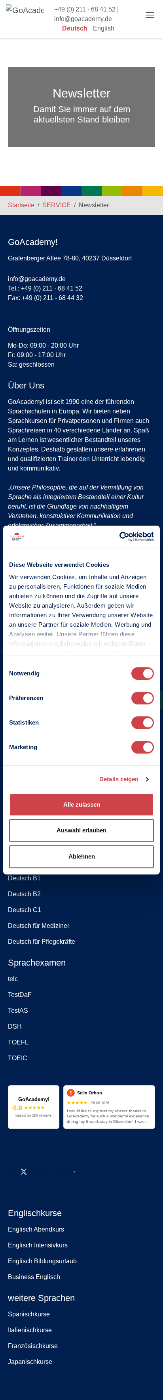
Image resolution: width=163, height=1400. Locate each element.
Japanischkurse (30, 1361)
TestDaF (20, 994)
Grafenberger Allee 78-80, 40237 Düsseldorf (70, 258)
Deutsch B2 (24, 894)
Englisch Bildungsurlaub (42, 1261)
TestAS (18, 1010)
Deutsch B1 (24, 878)
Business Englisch (34, 1277)
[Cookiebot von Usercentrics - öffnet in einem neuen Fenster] (119, 537)
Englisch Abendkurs (36, 1229)
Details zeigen (118, 779)
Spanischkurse (29, 1314)
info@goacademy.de (83, 18)
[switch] (142, 698)
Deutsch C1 (24, 910)
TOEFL (18, 1042)
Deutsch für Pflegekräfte (41, 941)
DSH (15, 1026)
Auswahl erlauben (81, 830)
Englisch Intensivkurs (38, 1245)
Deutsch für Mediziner (38, 925)
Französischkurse (33, 1346)
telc (13, 978)
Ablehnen (81, 856)
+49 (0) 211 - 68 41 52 (85, 9)
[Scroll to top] (145, 1382)
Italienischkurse (30, 1330)
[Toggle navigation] (150, 15)
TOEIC (17, 1058)
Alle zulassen (81, 804)
